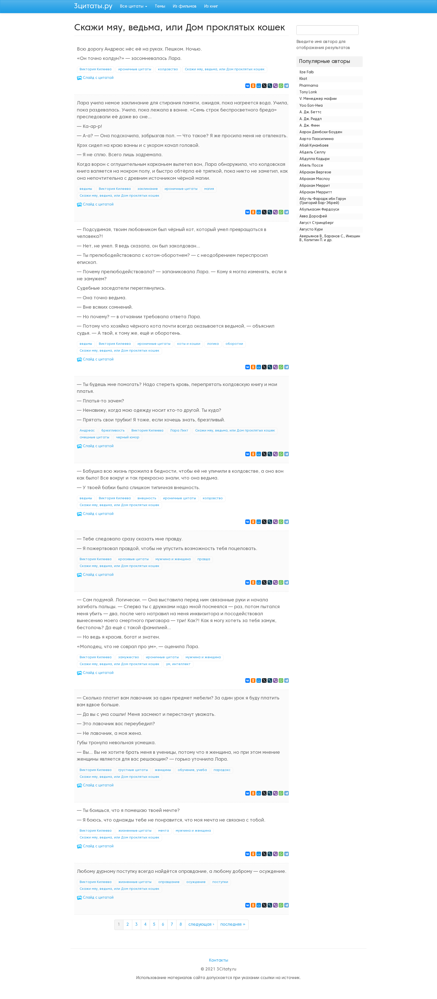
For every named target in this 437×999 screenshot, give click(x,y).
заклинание (148, 189)
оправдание (169, 882)
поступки (220, 882)
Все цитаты (132, 6)
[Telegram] (286, 85)
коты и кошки (188, 344)
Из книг (211, 6)
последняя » (233, 924)
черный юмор (127, 437)
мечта (163, 830)
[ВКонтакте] (247, 85)
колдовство (168, 69)
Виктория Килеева (96, 69)
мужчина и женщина (173, 559)
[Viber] (275, 85)
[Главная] (95, 6)
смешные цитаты (94, 437)
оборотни (234, 344)
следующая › (201, 924)
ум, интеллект (178, 664)
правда (204, 559)
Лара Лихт (179, 430)
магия (209, 189)
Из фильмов (184, 6)
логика (213, 344)
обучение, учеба (192, 770)
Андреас (87, 430)
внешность (147, 498)
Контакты (218, 960)
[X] (264, 85)
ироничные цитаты (134, 69)
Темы (160, 6)
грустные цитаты (133, 770)
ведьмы (86, 189)
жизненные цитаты (134, 830)
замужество (128, 657)
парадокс (222, 770)
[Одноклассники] (253, 85)
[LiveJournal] (270, 85)
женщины (163, 770)
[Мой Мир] (258, 85)
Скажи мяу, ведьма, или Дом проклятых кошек (225, 69)
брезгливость (113, 430)
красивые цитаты (133, 559)
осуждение (196, 882)
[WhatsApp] (281, 85)
